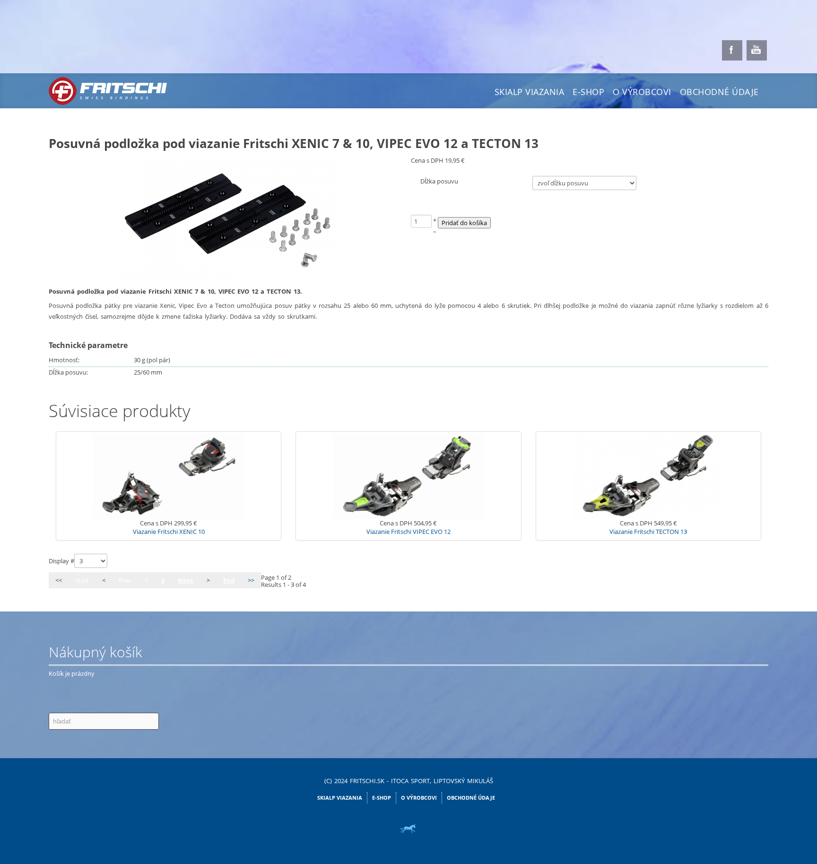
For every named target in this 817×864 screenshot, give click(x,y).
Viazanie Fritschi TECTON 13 (648, 531)
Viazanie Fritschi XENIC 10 (169, 531)
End (229, 580)
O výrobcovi (642, 91)
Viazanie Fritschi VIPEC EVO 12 (408, 531)
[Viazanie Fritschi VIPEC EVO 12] (408, 475)
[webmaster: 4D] (408, 828)
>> (251, 580)
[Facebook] (732, 50)
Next (185, 580)
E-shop (588, 91)
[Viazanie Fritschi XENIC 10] (168, 475)
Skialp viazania (530, 91)
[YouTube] (757, 50)
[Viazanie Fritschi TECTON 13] (648, 475)
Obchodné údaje (719, 91)
